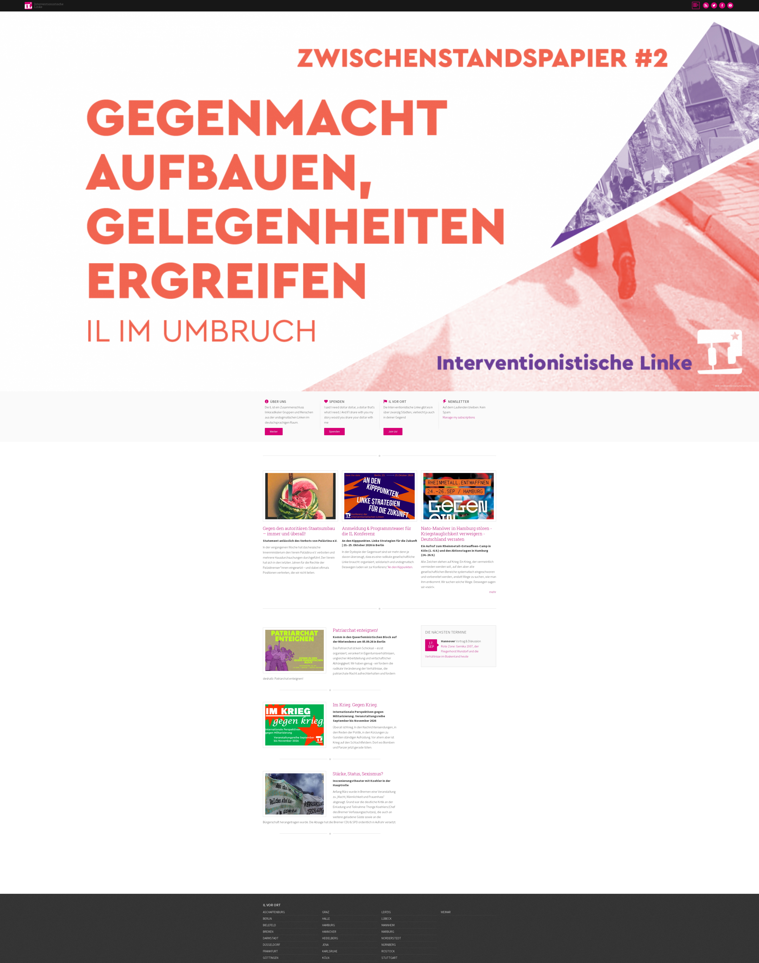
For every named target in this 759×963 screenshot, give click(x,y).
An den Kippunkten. (400, 567)
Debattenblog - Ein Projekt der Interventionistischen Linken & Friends (379, 150)
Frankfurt (270, 951)
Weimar (446, 912)
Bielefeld (269, 925)
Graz (325, 912)
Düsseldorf (271, 945)
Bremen (268, 932)
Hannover (329, 932)
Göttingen (270, 958)
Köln (325, 958)
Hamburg (328, 925)
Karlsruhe (329, 951)
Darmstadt (270, 938)
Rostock (388, 951)
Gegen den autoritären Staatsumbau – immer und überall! (299, 531)
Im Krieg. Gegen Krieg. (355, 705)
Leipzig (386, 912)
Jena (325, 945)
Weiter (274, 431)
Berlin (267, 918)
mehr (492, 592)
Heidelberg (330, 938)
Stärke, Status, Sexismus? (358, 774)
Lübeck (386, 918)
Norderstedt (391, 938)
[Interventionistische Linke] (28, 7)
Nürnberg (388, 945)
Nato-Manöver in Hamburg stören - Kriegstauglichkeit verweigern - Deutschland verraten (456, 533)
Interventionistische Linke (48, 5)
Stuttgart (389, 958)
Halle (326, 918)
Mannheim (388, 925)
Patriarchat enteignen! (355, 630)
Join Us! (392, 431)
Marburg (387, 932)
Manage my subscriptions (459, 417)
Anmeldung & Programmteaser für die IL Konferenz (376, 531)
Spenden (334, 431)
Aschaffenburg (274, 912)
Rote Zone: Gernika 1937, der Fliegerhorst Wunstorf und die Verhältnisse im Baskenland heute (452, 651)
